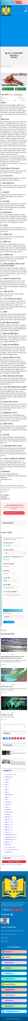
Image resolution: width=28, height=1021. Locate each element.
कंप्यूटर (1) (7, 807)
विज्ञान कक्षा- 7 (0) (8, 829)
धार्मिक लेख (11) (8, 844)
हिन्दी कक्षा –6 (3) (8, 819)
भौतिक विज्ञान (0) (8, 817)
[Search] (2, 2)
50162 (13, 712)
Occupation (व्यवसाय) (8, 549)
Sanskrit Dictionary (10, 984)
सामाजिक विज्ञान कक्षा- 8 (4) (10, 839)
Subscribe (18, 2)
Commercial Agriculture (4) (11, 849)
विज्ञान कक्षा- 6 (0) (9, 827)
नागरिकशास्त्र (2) (8, 802)
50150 (13, 751)
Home (2, 66)
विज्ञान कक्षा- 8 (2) (8, 832)
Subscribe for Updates (14, 861)
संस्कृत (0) (7, 789)
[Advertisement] (14, 32)
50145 (3, 100)
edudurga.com (9, 973)
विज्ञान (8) (7, 792)
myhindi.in (8, 957)
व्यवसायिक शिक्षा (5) (9, 852)
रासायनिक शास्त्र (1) (9, 812)
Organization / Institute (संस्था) (13, 556)
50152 (13, 684)
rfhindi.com (8, 968)
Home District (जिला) (8, 563)
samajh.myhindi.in (10, 989)
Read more (3, 664)
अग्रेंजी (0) (7, 782)
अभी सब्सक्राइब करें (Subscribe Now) (14, 513)
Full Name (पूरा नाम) (8, 542)
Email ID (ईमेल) (7, 584)
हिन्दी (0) (7, 784)
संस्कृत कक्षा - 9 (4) (9, 842)
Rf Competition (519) (10, 847)
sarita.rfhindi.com (10, 995)
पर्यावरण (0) (7, 779)
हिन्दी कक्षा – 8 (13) (9, 824)
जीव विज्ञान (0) (8, 814)
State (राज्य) (6, 570)
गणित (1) (6, 787)
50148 (13, 654)
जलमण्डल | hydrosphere (7, 686)
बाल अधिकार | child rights (7, 715)
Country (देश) (6, 577)
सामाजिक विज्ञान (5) (9, 794)
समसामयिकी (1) (8, 809)
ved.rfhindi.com (9, 1000)
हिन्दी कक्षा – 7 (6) (8, 822)
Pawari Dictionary (10, 979)
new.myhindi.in (9, 1006)
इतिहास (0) (7, 797)
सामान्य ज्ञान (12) (8, 804)
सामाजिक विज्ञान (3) (9, 777)
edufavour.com (9, 962)
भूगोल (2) (7, 799)
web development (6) (10, 774)
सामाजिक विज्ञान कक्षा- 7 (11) (11, 837)
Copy (15, 100)
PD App (21, 88)
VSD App (9, 88)
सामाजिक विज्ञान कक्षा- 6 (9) (10, 834)
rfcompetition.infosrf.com (12, 1011)
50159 (13, 760)
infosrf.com (8, 951)
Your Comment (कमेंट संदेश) (10, 591)
